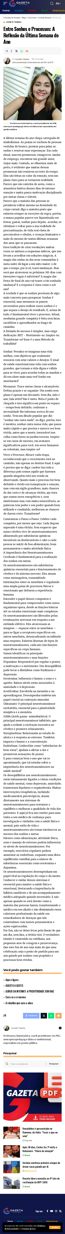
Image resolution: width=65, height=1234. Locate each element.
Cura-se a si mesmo (16, 997)
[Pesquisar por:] (27, 1064)
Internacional (30, 1171)
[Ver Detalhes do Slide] (32, 1097)
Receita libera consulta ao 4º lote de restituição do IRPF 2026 (41, 1180)
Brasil (27, 1155)
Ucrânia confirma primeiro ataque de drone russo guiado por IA (41, 1164)
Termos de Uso (29, 1229)
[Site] (60, 1028)
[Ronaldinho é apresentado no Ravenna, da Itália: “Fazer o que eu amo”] (11, 1133)
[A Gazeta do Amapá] (19, 3)
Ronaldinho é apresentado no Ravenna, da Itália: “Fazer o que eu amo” (40, 1132)
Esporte (28, 1140)
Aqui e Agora (12, 980)
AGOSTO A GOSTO (14, 986)
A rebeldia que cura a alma (19, 1003)
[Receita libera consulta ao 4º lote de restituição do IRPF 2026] (11, 1183)
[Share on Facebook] (11, 51)
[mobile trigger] (6, 3)
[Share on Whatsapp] (21, 51)
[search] (52, 3)
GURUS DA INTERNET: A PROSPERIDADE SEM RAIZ (30, 991)
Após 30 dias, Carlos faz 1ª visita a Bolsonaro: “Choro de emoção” (39, 1149)
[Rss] (60, 1211)
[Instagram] (56, 1211)
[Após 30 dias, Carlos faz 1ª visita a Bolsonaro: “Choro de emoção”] (11, 1151)
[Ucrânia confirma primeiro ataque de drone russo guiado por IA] (11, 1167)
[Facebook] (47, 1211)
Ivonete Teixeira (13, 22)
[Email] (26, 51)
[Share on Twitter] (16, 51)
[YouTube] (51, 1211)
